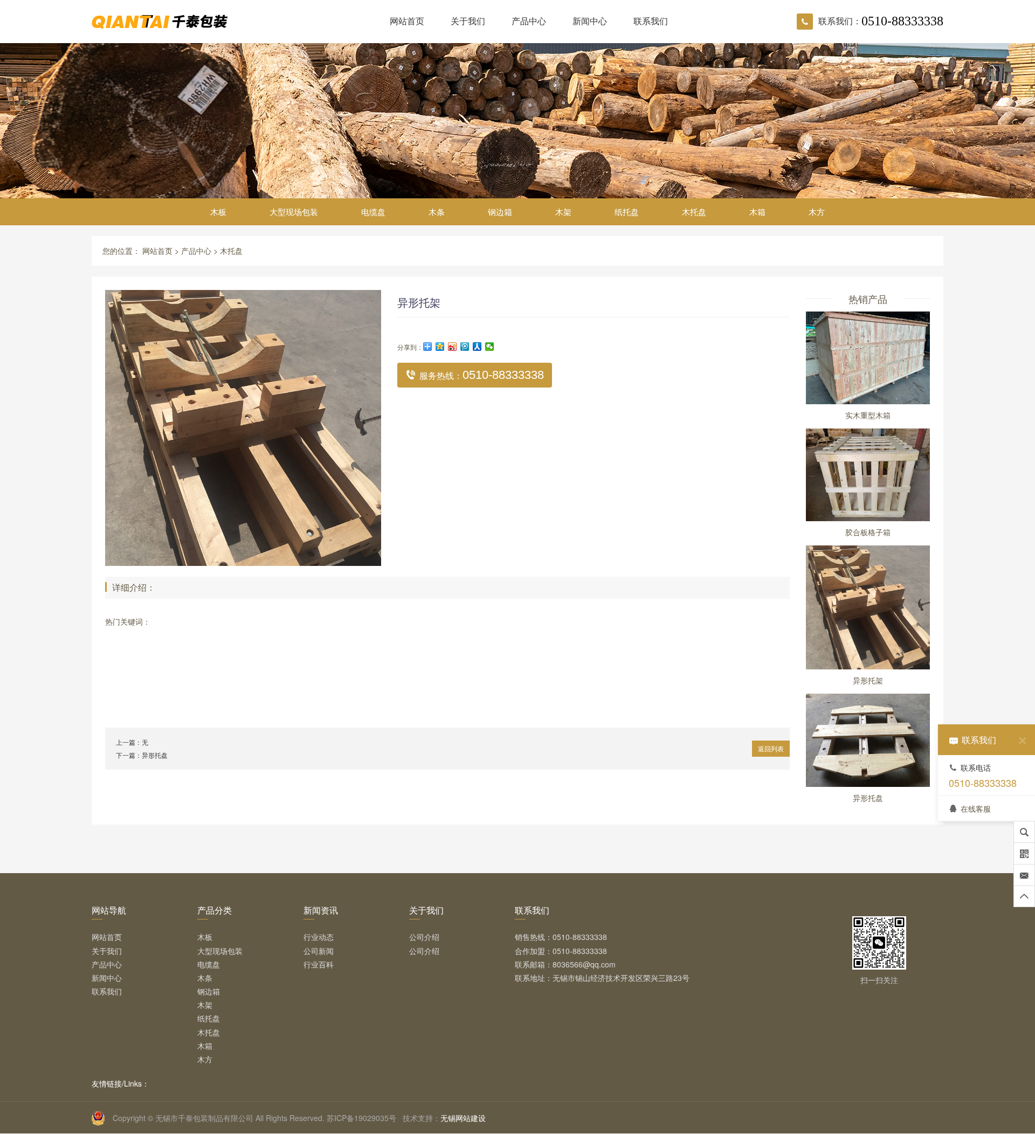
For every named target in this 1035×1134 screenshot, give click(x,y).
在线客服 (976, 808)
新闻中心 (589, 21)
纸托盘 (627, 211)
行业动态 (318, 936)
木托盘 (694, 211)
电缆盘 (373, 211)
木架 (563, 211)
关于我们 (468, 21)
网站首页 (407, 21)
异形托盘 (155, 754)
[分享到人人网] (477, 346)
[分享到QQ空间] (440, 346)
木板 (218, 211)
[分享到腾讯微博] (465, 346)
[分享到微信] (489, 346)
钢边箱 (500, 211)
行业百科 (318, 964)
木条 (437, 211)
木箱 (757, 211)
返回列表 (771, 748)
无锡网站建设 (463, 1117)
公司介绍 (424, 936)
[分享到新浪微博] (452, 346)
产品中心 (529, 21)
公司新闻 (318, 950)
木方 (817, 211)
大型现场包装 (294, 211)
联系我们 (650, 21)
